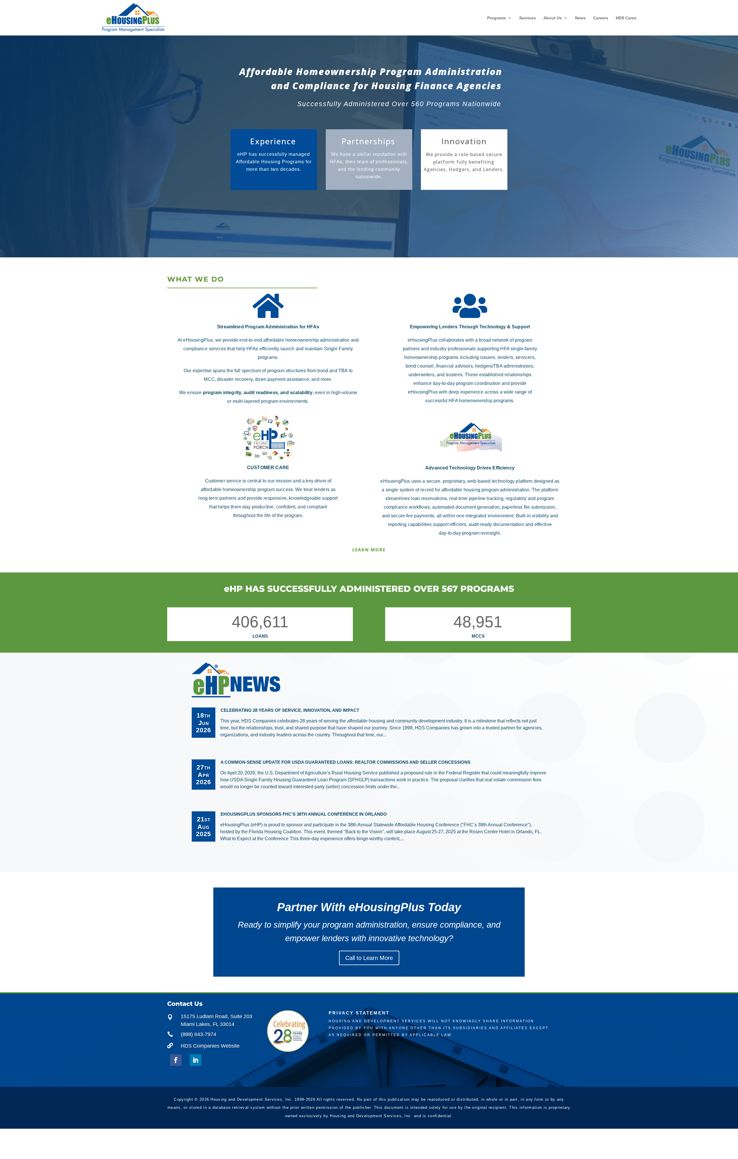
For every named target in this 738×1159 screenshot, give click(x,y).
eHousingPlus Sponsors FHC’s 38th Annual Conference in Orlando (304, 814)
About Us (552, 18)
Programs (496, 18)
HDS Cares (626, 18)
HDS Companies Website (210, 1046)
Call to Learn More (369, 958)
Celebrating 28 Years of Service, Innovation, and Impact (290, 710)
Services (527, 18)
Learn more (369, 550)
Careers (600, 18)
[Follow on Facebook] (176, 1060)
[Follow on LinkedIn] (195, 1060)
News (580, 18)
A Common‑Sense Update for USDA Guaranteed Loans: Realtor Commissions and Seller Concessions (345, 762)
